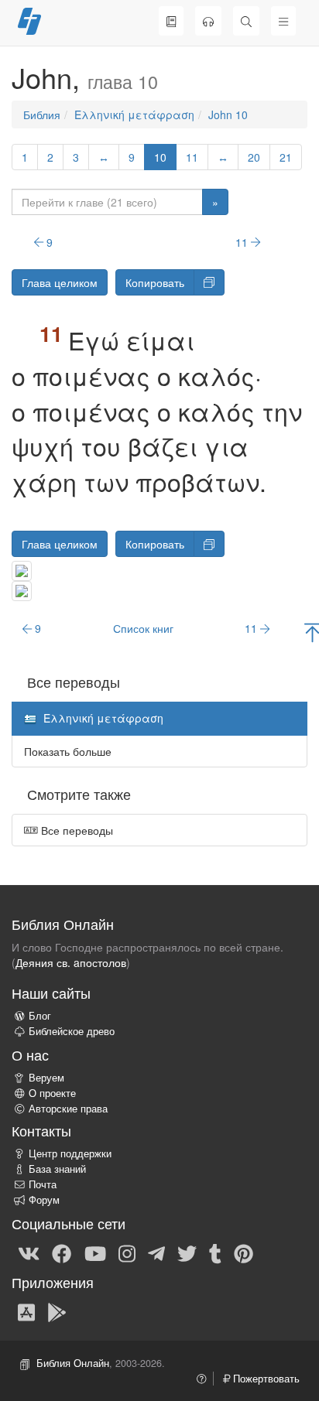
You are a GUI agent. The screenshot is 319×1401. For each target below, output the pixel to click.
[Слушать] (208, 21)
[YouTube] (95, 1253)
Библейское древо (72, 1031)
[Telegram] (156, 1253)
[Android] (57, 1311)
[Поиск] (246, 21)
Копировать (154, 282)
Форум (44, 1200)
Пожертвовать (265, 1379)
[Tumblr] (215, 1253)
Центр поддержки (70, 1153)
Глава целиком (60, 282)
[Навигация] (283, 21)
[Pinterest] (243, 1253)
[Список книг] (171, 21)
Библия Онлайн (72, 1363)
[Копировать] (209, 282)
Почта (43, 1184)
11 (192, 157)
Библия (41, 114)
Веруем (46, 1078)
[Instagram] (126, 1253)
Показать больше (67, 751)
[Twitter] (187, 1253)
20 (254, 157)
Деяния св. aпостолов (70, 962)
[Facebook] (61, 1253)
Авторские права (68, 1109)
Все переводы (75, 830)
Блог (40, 1016)
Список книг (143, 628)
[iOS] (26, 1311)
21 (286, 157)
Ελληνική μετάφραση (134, 114)
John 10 (228, 114)
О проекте (52, 1093)
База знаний (57, 1169)
